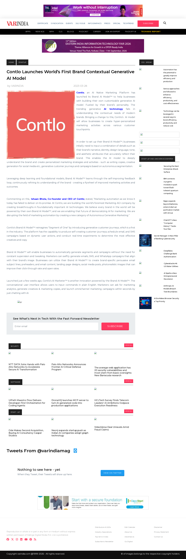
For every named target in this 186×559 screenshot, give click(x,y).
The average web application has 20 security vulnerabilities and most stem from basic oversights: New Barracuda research (113, 371)
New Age (40, 32)
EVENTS (69, 23)
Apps (28, 32)
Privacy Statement (161, 532)
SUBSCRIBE (148, 23)
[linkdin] (22, 540)
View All (128, 345)
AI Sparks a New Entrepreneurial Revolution (170, 276)
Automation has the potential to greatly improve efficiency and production (170, 75)
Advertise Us (129, 537)
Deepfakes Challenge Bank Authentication (170, 254)
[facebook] (9, 540)
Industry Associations (103, 532)
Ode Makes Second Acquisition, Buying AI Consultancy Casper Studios (26, 433)
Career (97, 32)
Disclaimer (158, 527)
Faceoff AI (130, 32)
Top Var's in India (101, 537)
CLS (60, 32)
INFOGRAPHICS (95, 23)
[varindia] (36, 540)
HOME (11, 62)
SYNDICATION (57, 23)
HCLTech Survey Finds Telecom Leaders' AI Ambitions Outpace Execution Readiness (111, 403)
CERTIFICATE (42, 23)
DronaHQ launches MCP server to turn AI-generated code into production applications (70, 403)
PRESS (107, 23)
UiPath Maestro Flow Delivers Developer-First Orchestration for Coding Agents (27, 403)
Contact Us (158, 537)
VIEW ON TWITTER (112, 473)
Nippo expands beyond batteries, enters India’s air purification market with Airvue (171, 207)
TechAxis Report (151, 32)
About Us (128, 532)
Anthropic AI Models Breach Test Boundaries (170, 289)
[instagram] (18, 540)
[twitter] (13, 540)
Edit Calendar (130, 527)
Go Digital (129, 541)
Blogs (70, 32)
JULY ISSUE (80, 23)
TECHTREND (128, 23)
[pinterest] (31, 540)
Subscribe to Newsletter (104, 541)
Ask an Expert (113, 32)
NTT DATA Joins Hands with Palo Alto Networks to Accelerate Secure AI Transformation (27, 367)
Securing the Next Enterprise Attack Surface (171, 169)
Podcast (83, 32)
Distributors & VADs (103, 527)
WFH (51, 32)
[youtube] (27, 540)
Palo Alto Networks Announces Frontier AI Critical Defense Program (68, 367)
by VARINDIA (15, 85)
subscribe (115, 326)
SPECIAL (116, 23)
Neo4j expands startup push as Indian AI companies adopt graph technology (69, 433)
